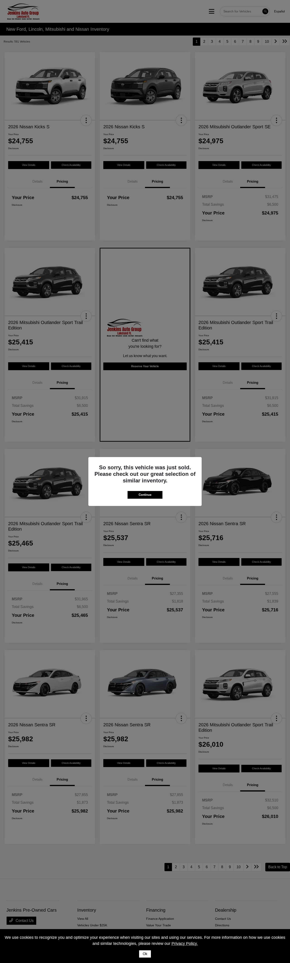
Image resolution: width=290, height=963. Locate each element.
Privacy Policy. (185, 943)
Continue (145, 494)
